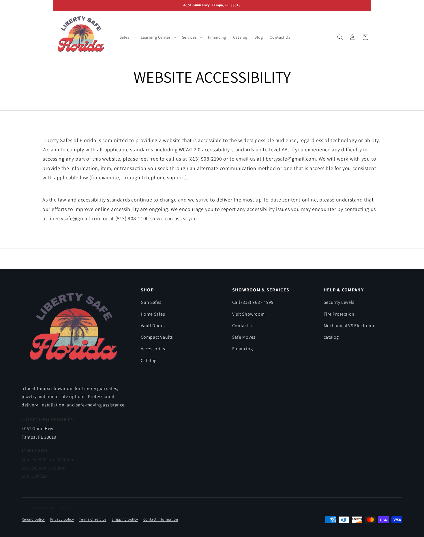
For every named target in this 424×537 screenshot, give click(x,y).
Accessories (153, 349)
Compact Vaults (157, 337)
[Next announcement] (368, 5)
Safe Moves (244, 337)
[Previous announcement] (55, 5)
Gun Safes (151, 302)
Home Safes (153, 314)
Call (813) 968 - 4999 (253, 302)
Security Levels (339, 302)
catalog (331, 337)
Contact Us (243, 326)
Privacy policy (62, 519)
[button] (126, 37)
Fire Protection (339, 314)
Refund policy (33, 519)
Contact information (160, 519)
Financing (242, 349)
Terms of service (92, 519)
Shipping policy (125, 519)
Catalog (149, 360)
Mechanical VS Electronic (349, 326)
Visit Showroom (248, 314)
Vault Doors (153, 326)
